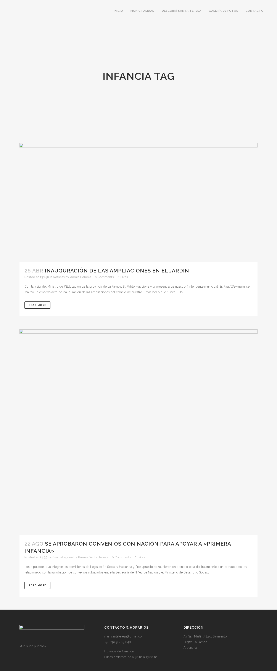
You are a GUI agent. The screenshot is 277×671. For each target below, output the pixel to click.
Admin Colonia (80, 277)
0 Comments (104, 277)
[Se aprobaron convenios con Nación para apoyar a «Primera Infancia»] (138, 432)
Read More (37, 305)
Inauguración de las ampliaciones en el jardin (117, 270)
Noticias (59, 277)
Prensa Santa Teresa (93, 557)
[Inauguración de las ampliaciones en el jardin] (138, 202)
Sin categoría (63, 557)
